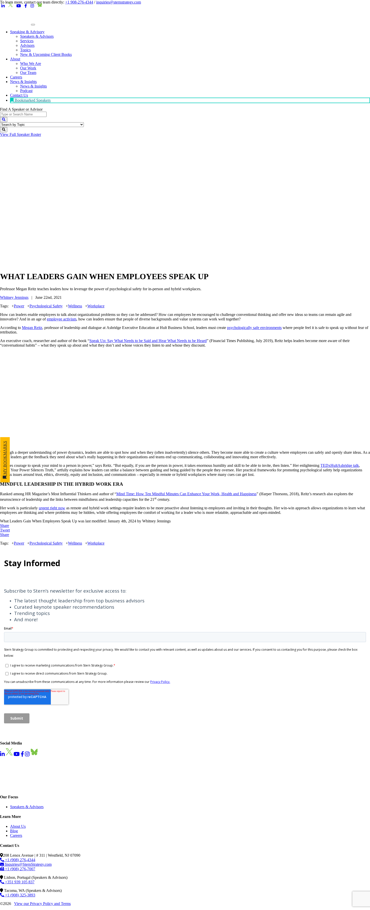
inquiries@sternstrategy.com (118, 2)
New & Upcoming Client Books (46, 54)
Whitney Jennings (14, 297)
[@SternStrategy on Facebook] (25, 6)
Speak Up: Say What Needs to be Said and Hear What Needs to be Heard (148, 341)
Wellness (75, 306)
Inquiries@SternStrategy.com (28, 864)
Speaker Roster (20, 134)
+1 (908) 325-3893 (19, 895)
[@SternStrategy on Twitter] (10, 6)
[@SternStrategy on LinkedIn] (3, 6)
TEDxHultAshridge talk (339, 465)
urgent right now (52, 508)
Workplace (95, 306)
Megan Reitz (32, 327)
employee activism (61, 319)
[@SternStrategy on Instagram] (32, 6)
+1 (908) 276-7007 (19, 869)
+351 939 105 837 (19, 882)
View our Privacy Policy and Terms (42, 903)
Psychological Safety (46, 306)
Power (19, 306)
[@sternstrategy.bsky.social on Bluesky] (40, 6)
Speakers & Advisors (27, 807)
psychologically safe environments (254, 327)
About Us (18, 826)
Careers (16, 835)
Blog (14, 831)
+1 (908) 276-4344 (19, 860)
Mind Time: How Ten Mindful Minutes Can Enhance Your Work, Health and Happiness (186, 494)
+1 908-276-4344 (79, 2)
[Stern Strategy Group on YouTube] (18, 6)
